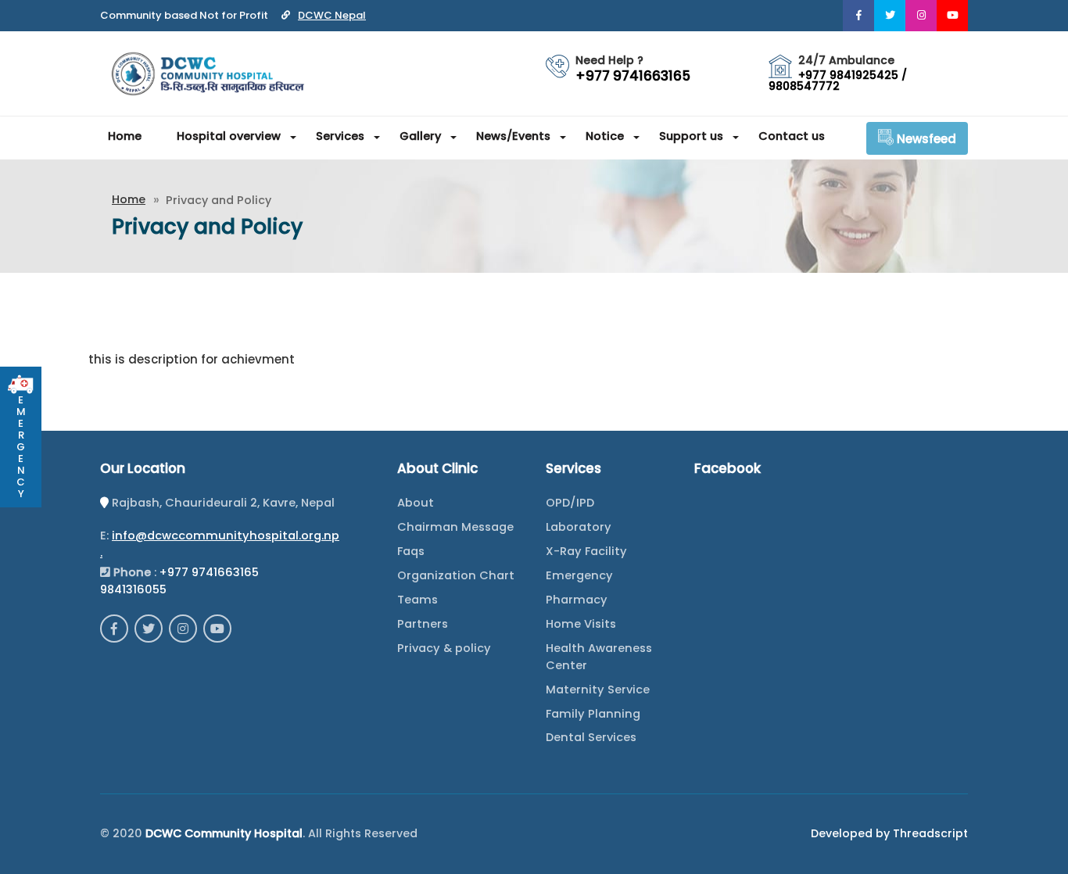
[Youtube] (952, 15)
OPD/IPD (570, 502)
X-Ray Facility (586, 551)
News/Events (513, 136)
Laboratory (578, 527)
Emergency (579, 575)
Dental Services (591, 737)
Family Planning (593, 714)
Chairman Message (455, 527)
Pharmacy (576, 599)
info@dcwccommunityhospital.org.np (225, 535)
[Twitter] (889, 15)
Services (340, 136)
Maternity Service (598, 689)
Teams (417, 599)
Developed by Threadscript (889, 833)
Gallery (420, 136)
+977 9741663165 (209, 572)
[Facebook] (858, 15)
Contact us (791, 136)
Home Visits (581, 624)
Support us (691, 136)
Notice (605, 136)
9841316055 (133, 589)
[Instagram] (921, 15)
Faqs (411, 551)
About (415, 502)
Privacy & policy (444, 648)
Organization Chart (455, 575)
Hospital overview (229, 136)
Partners (422, 624)
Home (125, 136)
